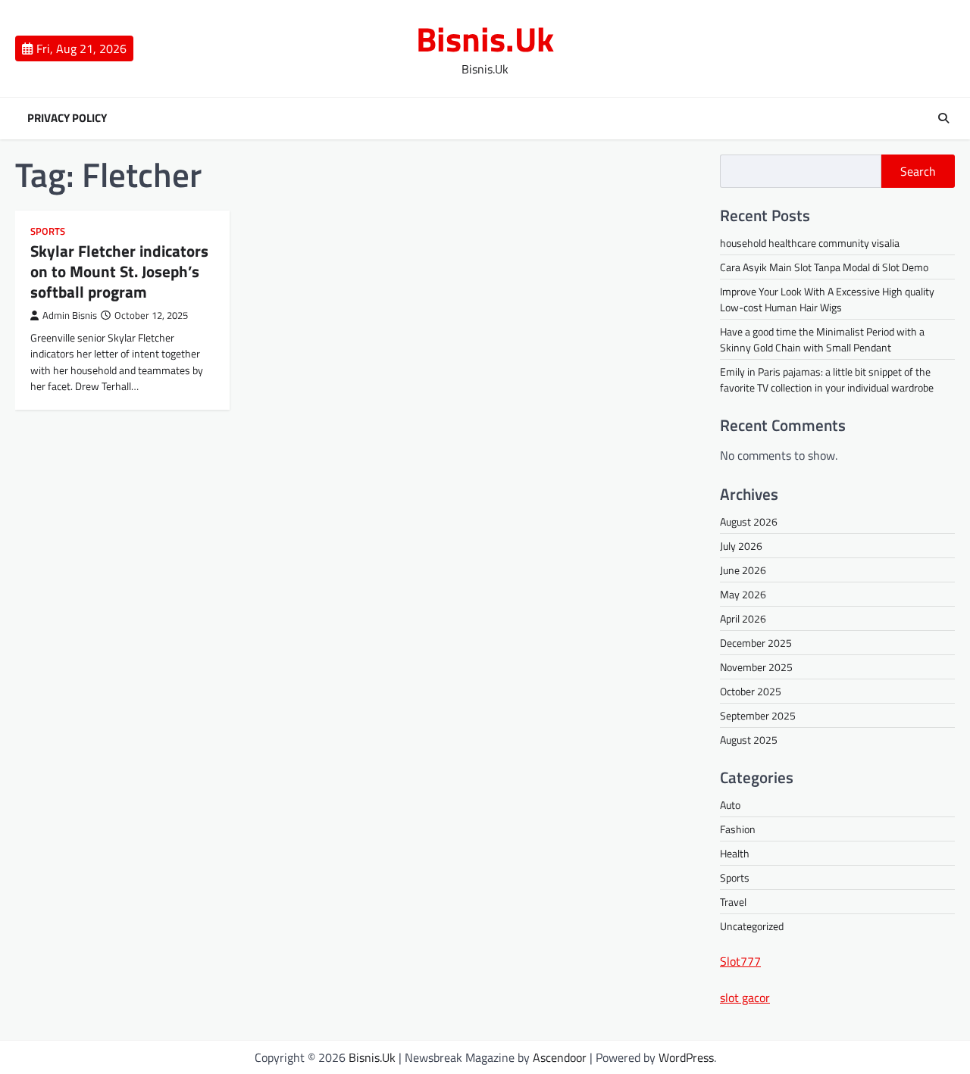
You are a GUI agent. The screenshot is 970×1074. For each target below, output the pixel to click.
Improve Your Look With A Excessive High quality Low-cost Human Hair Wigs (827, 299)
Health (734, 853)
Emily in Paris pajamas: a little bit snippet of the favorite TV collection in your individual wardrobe (827, 379)
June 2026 (743, 570)
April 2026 (743, 618)
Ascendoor (560, 1057)
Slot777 (740, 961)
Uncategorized (752, 926)
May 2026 (743, 594)
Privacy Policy (67, 118)
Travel (733, 902)
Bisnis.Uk (485, 38)
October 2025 (750, 691)
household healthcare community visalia (810, 243)
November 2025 (756, 667)
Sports (47, 231)
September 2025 (758, 715)
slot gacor (745, 997)
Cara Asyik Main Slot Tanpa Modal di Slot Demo (824, 267)
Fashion (738, 829)
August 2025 (749, 740)
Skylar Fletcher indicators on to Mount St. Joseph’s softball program (119, 271)
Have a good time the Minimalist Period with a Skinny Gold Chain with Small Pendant (822, 339)
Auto (730, 805)
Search (918, 171)
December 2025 (756, 643)
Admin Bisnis (69, 315)
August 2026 (749, 521)
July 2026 (741, 546)
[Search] (943, 118)
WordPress (686, 1057)
